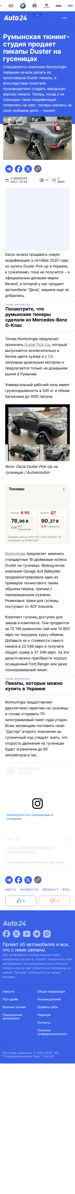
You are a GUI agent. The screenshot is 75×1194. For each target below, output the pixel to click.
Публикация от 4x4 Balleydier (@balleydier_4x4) (40, 862)
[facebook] (18, 169)
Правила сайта (48, 1007)
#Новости (29, 889)
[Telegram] (36, 934)
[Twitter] (16, 934)
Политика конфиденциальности (52, 1032)
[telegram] (9, 169)
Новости (8, 991)
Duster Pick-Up (36, 345)
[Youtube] (26, 934)
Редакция (44, 1015)
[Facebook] (6, 934)
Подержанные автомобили (12, 1016)
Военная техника (14, 1007)
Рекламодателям (49, 999)
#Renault (50, 889)
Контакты (44, 1022)
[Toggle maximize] (64, 410)
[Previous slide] (11, 426)
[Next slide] (64, 426)
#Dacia (68, 889)
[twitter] (28, 169)
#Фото (10, 889)
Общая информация (51, 991)
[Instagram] (47, 934)
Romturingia (15, 554)
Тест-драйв (10, 999)
